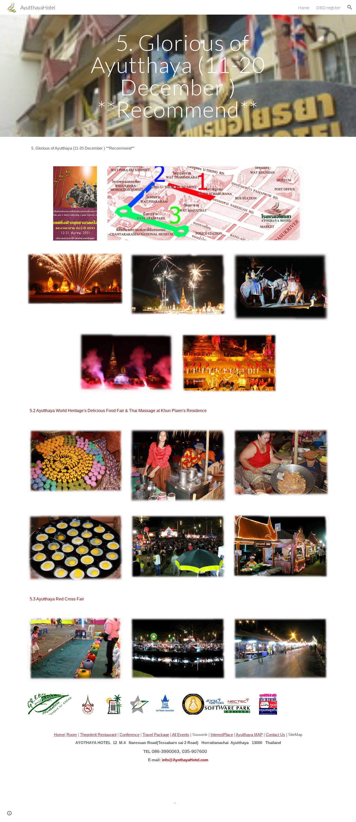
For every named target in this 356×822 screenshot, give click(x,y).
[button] (349, 7)
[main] (178, 75)
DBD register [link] (328, 7)
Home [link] (303, 7)
